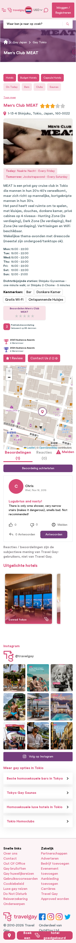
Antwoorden (53, 534)
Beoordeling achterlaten (38, 468)
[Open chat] (46, 10)
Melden (67, 452)
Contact (10, 858)
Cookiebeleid (13, 883)
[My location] (9, 935)
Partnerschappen (54, 853)
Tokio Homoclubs (20, 821)
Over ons (10, 853)
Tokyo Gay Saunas (21, 792)
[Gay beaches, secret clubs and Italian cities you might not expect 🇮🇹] (38, 677)
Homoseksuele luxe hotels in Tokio (34, 807)
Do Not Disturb (15, 894)
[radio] (42, 105)
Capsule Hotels (52, 77)
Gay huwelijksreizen (18, 873)
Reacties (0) (44, 455)
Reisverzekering (15, 899)
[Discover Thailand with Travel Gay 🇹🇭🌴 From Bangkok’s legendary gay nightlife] (14, 706)
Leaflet (30, 447)
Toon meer (9, 97)
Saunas (54, 87)
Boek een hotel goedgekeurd (44, 935)
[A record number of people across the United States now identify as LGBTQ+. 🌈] (14, 735)
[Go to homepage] (16, 10)
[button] (42, 411)
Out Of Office (14, 863)
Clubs (39, 87)
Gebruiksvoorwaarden (19, 878)
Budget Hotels (28, 77)
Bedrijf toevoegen (55, 863)
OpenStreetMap (48, 447)
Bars (26, 87)
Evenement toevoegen (49, 871)
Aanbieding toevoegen (50, 881)
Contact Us (39, 358)
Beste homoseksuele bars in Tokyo (35, 778)
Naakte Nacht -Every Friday (30, 171)
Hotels (10, 77)
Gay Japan (20, 42)
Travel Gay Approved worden (55, 896)
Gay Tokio (40, 42)
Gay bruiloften (14, 868)
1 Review (16, 358)
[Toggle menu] (4, 10)
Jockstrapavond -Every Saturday (36, 176)
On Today (12, 87)
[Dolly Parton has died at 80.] (62, 677)
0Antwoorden (25, 534)
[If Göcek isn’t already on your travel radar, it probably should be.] (14, 677)
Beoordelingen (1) (18, 455)
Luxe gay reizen (15, 888)
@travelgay (24, 656)
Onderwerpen (14, 904)
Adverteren (50, 858)
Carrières (48, 888)
